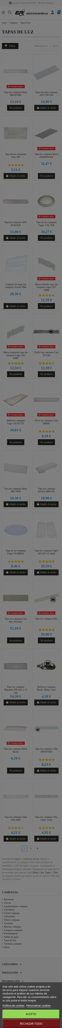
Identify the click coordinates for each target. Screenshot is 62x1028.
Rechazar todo (31, 1024)
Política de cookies (13, 1005)
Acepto (31, 1014)
